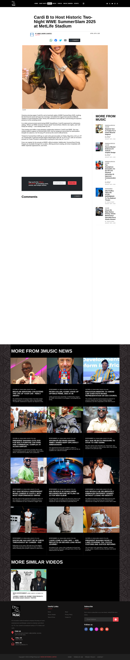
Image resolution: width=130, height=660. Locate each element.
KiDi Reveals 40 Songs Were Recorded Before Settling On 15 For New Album (64, 493)
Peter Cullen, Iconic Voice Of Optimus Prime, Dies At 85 (64, 393)
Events (76, 3)
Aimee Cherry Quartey (44, 33)
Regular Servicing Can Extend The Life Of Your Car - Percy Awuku (28, 394)
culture (107, 126)
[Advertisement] (52, 160)
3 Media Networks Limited (48, 657)
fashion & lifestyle (110, 125)
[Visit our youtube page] (107, 629)
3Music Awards (68, 3)
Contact (100, 657)
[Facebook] (55, 40)
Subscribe (72, 183)
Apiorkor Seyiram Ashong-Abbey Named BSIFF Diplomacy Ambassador (64, 443)
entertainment (108, 188)
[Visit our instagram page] (96, 629)
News (49, 3)
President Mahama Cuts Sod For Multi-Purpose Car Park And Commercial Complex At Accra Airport (27, 443)
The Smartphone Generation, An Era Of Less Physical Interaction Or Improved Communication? (110, 172)
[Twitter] (60, 40)
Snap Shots (43, 3)
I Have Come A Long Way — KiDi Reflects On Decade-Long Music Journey (65, 542)
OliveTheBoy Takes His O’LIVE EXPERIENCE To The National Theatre (110, 195)
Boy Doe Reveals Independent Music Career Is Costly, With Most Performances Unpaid (27, 493)
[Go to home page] (15, 616)
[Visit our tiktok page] (101, 629)
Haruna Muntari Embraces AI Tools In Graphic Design (110, 149)
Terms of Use (51, 617)
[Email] (65, 40)
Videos (60, 3)
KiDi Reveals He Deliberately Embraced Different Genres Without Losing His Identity (99, 493)
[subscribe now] (116, 619)
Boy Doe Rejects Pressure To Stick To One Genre (100, 441)
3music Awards (52, 614)
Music (54, 3)
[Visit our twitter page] (91, 629)
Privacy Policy (68, 614)
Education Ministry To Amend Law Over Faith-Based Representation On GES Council (101, 394)
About (66, 612)
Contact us (68, 617)
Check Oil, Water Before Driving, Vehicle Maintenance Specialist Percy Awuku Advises (110, 214)
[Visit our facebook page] (86, 629)
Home (36, 3)
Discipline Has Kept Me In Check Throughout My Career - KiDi (28, 541)
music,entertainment (20, 593)
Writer (37, 35)
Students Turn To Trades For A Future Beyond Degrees (110, 131)
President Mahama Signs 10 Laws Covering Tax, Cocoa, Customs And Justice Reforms (100, 542)
